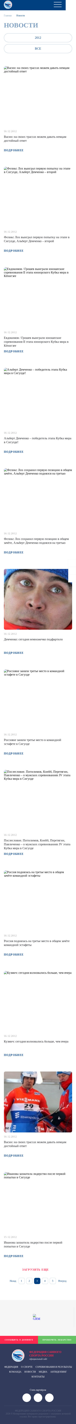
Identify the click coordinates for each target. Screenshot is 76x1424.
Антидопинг (58, 1371)
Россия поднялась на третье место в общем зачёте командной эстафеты (37, 943)
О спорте (27, 1367)
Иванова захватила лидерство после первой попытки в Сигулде (33, 1244)
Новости (30, 1371)
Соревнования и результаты (53, 1367)
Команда (15, 1371)
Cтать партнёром (38, 1390)
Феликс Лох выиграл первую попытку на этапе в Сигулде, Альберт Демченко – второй (37, 239)
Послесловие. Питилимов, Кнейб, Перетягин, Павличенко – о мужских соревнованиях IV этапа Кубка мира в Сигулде (37, 844)
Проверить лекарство (57, 1340)
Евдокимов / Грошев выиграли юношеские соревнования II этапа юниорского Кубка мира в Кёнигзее (36, 341)
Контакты (38, 1376)
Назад (13, 1280)
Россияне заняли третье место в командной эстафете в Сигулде (32, 741)
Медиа (43, 1371)
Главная (8, 15)
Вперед (62, 1280)
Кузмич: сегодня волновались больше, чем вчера (36, 1041)
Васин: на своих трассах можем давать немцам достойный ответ (35, 138)
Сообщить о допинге (19, 1340)
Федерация (11, 1367)
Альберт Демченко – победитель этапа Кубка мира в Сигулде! (37, 440)
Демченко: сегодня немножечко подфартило (33, 639)
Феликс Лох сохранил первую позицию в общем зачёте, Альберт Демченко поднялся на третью (36, 540)
